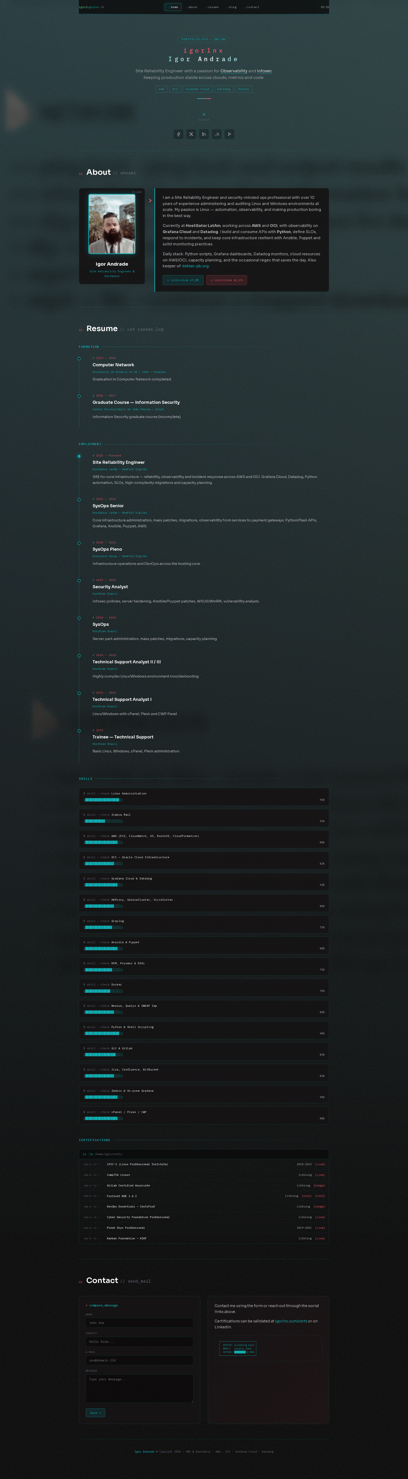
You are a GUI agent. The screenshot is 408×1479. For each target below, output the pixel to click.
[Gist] (229, 134)
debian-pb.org (195, 266)
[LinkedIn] (204, 134)
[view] (320, 1164)
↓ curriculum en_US (227, 280)
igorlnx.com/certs (291, 1321)
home (174, 7)
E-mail (91, 1352)
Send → (95, 1413)
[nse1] (307, 1196)
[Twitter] (191, 134)
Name (89, 1314)
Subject (91, 1333)
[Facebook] (178, 134)
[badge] (319, 1185)
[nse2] (320, 1196)
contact (253, 7)
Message (91, 1370)
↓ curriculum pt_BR (183, 280)
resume (213, 7)
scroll (204, 119)
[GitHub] (217, 134)
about (193, 7)
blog (232, 7)
